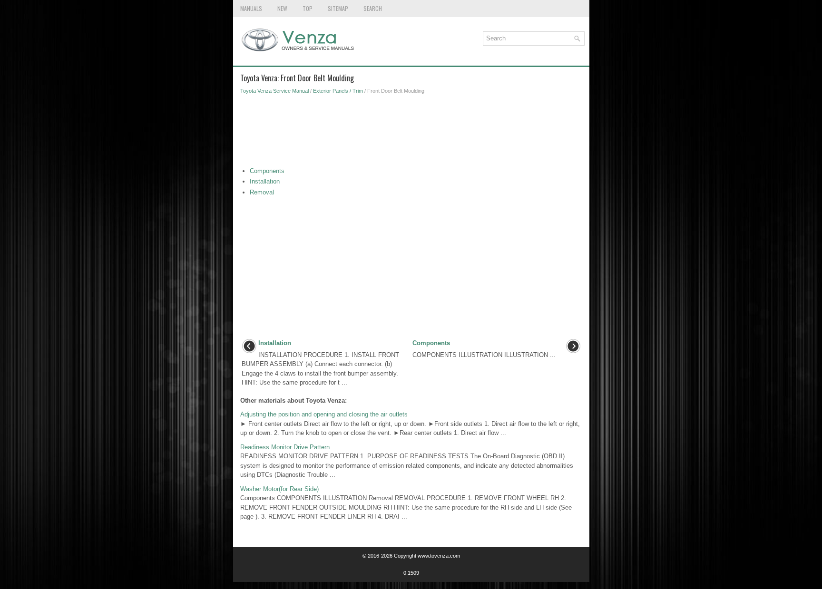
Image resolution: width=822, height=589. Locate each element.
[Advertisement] (411, 133)
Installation (265, 181)
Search (372, 8)
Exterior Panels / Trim (338, 91)
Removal (262, 192)
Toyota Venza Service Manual (274, 91)
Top (308, 8)
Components (267, 170)
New (282, 8)
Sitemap (338, 8)
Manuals (251, 8)
